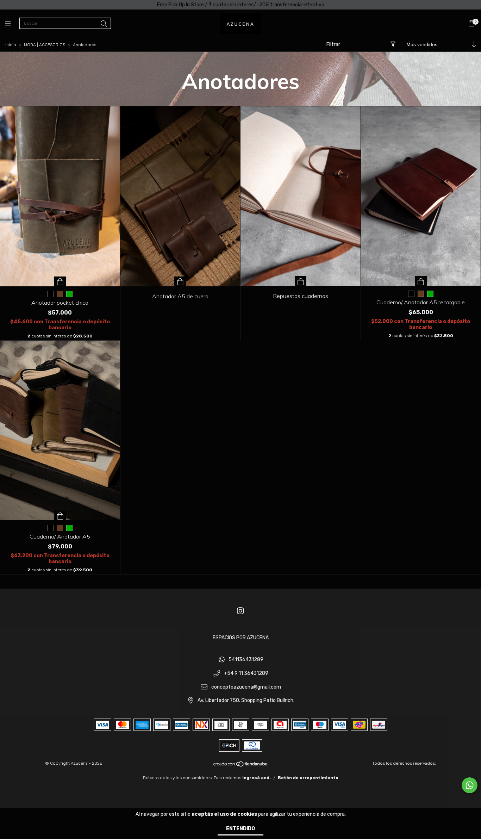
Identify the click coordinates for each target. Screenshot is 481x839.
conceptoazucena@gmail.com (246, 687)
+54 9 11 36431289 (246, 674)
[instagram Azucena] (240, 611)
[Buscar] (104, 24)
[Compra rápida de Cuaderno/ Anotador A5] (60, 515)
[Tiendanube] (241, 765)
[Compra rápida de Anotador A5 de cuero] (180, 281)
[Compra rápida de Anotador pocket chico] (60, 281)
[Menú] (12, 23)
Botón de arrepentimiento (308, 777)
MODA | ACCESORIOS (44, 44)
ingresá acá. (256, 777)
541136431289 (246, 660)
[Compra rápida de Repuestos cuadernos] (301, 281)
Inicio (10, 44)
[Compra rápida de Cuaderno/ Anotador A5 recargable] (421, 281)
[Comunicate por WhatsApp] (469, 785)
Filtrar (333, 45)
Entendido (240, 829)
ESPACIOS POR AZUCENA (241, 638)
